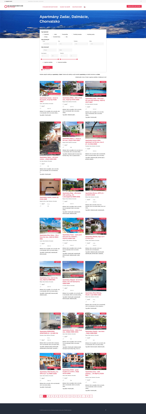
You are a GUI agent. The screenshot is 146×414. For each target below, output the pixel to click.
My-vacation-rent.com (15, 6)
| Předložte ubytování (67, 410)
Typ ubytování (44, 32)
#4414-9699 (94, 142)
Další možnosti (46, 69)
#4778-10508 (71, 371)
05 (60, 396)
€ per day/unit (43, 53)
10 (79, 396)
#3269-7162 (72, 236)
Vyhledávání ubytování (50, 7)
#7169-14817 (49, 99)
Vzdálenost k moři (102, 77)
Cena (83, 77)
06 (64, 396)
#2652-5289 (72, 281)
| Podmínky (53, 410)
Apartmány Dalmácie (61, 27)
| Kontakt (56, 410)
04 (56, 396)
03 (52, 396)
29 (87, 396)
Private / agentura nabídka (91, 77)
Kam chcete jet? (45, 39)
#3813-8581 (49, 237)
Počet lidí (62, 53)
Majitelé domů (8, 1)
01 (44, 396)
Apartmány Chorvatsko (51, 27)
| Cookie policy (61, 410)
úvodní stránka (42, 27)
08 (71, 396)
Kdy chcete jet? (45, 47)
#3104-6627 (94, 373)
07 (68, 396)
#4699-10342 (72, 195)
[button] (50, 43)
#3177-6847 (95, 100)
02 (48, 396)
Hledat (48, 67)
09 (75, 396)
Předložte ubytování (134, 6)
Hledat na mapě (65, 7)
